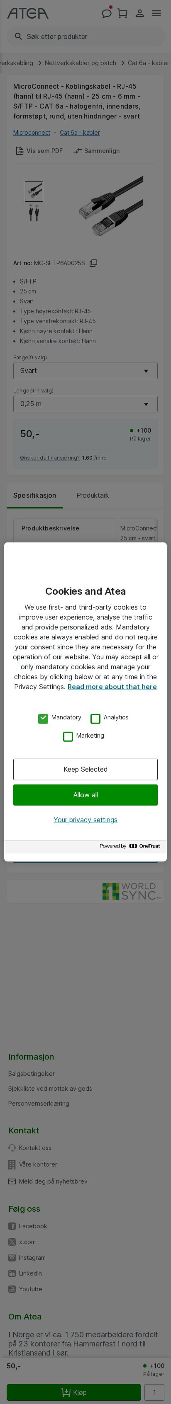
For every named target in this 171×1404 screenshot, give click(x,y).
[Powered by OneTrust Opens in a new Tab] (131, 848)
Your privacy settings (85, 820)
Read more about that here (112, 687)
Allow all (85, 794)
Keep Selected (86, 769)
